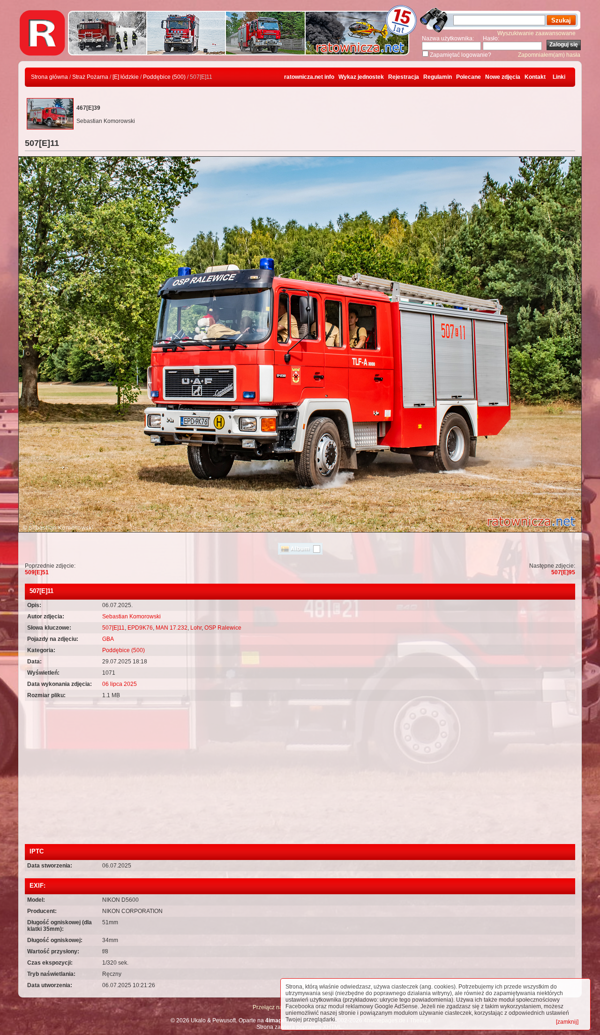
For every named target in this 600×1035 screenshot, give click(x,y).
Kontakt (535, 77)
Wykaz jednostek (361, 77)
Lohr (196, 627)
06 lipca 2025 (119, 684)
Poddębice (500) (164, 77)
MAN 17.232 (172, 627)
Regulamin (437, 77)
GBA (108, 639)
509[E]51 (37, 572)
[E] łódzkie (125, 77)
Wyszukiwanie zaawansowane (536, 33)
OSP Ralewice (222, 627)
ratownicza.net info (309, 77)
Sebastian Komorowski (131, 616)
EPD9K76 (140, 627)
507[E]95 (563, 572)
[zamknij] (567, 1022)
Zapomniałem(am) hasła (549, 55)
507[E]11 (113, 627)
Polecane (468, 77)
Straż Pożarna (90, 77)
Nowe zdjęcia (502, 77)
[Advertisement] (300, 773)
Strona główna (49, 77)
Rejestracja (403, 77)
